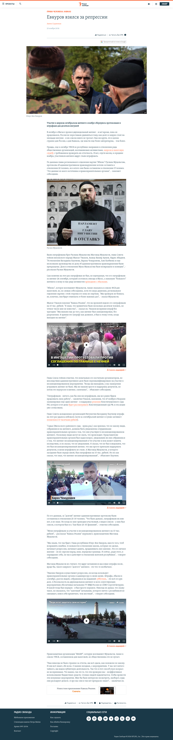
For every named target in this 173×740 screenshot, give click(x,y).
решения (96, 402)
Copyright (54, 731)
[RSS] (122, 718)
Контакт (17, 731)
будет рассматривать (78, 405)
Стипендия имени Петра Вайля (27, 722)
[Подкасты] (128, 718)
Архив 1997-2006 (21, 727)
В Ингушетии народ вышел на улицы (67, 326)
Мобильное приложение (24, 718)
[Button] (100, 35)
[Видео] (149, 4)
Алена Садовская (54, 24)
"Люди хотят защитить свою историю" (67, 602)
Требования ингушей (59, 464)
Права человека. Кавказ (59, 12)
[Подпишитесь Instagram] (116, 718)
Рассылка (54, 727)
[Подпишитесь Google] (88, 718)
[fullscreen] (123, 365)
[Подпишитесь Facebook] (94, 718)
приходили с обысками (96, 282)
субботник (101, 579)
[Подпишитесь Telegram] (111, 718)
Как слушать (55, 718)
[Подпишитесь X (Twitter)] (100, 718)
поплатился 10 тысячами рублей (62, 420)
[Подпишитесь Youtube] (105, 718)
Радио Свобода (57, 329)
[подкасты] (156, 4)
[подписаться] (133, 718)
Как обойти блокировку (60, 722)
